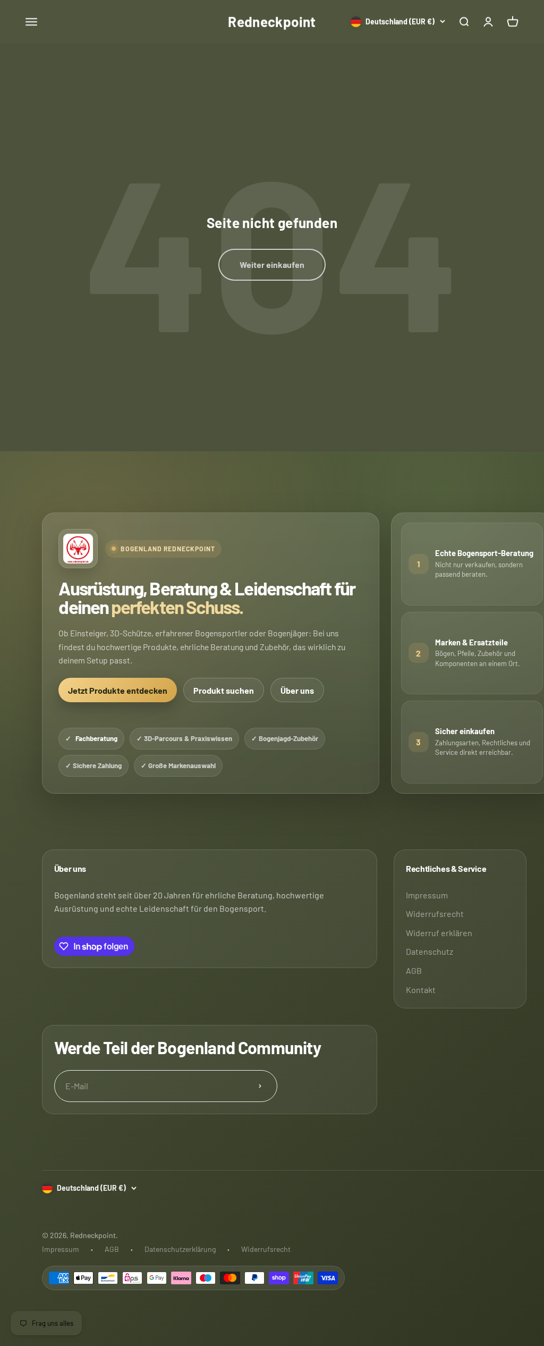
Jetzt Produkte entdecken (117, 690)
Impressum (427, 895)
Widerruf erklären (439, 933)
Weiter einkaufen (272, 264)
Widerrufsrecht (435, 913)
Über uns (297, 690)
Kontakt (421, 990)
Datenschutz (429, 951)
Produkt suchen (223, 690)
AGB (414, 970)
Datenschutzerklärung (180, 1249)
